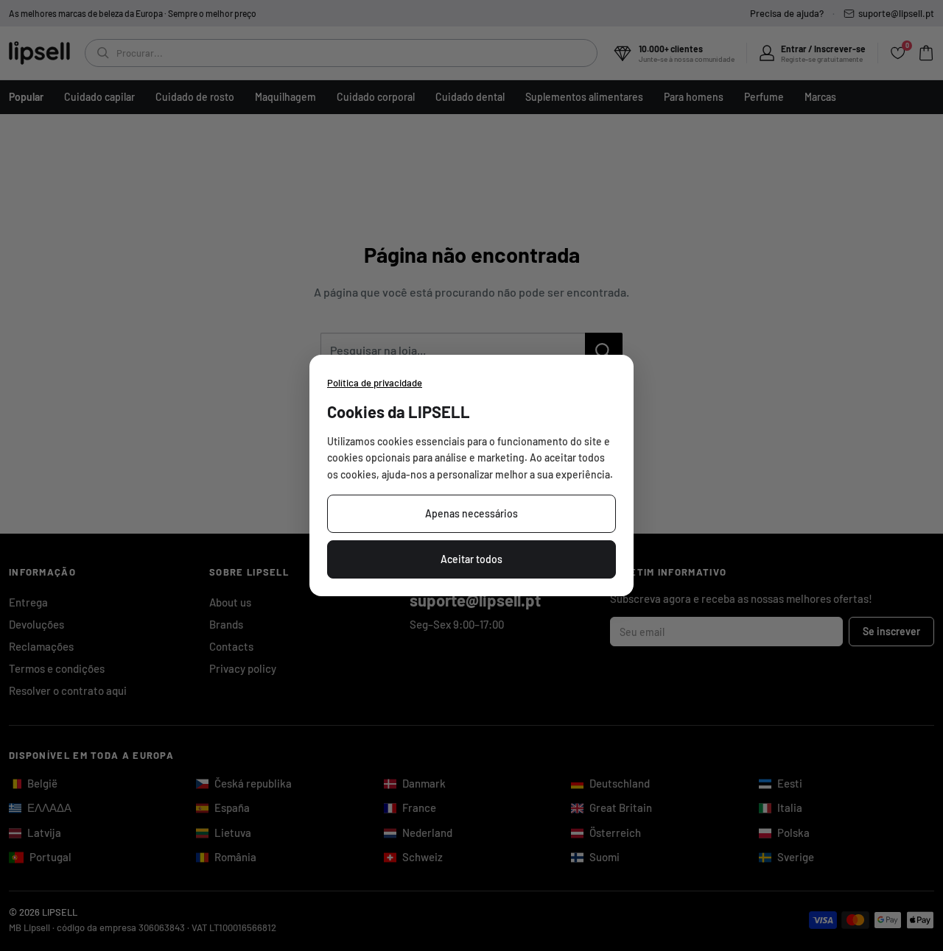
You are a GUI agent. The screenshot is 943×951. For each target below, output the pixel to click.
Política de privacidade (374, 383)
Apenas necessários (471, 513)
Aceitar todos (471, 559)
